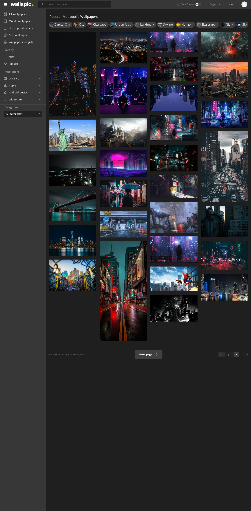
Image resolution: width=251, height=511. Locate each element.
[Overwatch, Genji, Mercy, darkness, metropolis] (174, 308)
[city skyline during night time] (72, 74)
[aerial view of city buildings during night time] (224, 79)
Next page (146, 354)
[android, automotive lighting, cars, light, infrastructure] (174, 69)
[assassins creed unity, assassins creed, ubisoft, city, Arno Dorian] (123, 132)
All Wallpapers (18, 14)
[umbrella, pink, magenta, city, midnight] (123, 193)
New (11, 56)
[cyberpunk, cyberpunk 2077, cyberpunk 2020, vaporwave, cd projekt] (224, 114)
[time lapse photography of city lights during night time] (123, 47)
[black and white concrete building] (174, 217)
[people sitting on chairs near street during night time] (224, 255)
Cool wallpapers (18, 35)
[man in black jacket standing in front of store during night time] (174, 128)
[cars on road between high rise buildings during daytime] (72, 275)
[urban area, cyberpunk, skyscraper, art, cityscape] (123, 291)
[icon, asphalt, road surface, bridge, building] (123, 224)
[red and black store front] (174, 186)
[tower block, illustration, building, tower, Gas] (224, 45)
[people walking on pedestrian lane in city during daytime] (224, 166)
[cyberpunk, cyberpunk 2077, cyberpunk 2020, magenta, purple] (174, 249)
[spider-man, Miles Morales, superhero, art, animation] (174, 98)
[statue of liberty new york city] (72, 135)
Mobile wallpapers (20, 21)
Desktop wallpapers (21, 28)
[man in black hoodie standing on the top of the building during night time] (174, 42)
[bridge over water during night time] (72, 205)
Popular (13, 63)
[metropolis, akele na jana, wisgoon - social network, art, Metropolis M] (123, 90)
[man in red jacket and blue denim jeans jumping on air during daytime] (174, 279)
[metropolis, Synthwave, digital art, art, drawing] (123, 163)
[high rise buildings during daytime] (224, 221)
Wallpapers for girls (21, 42)
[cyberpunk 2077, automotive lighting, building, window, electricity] (174, 158)
